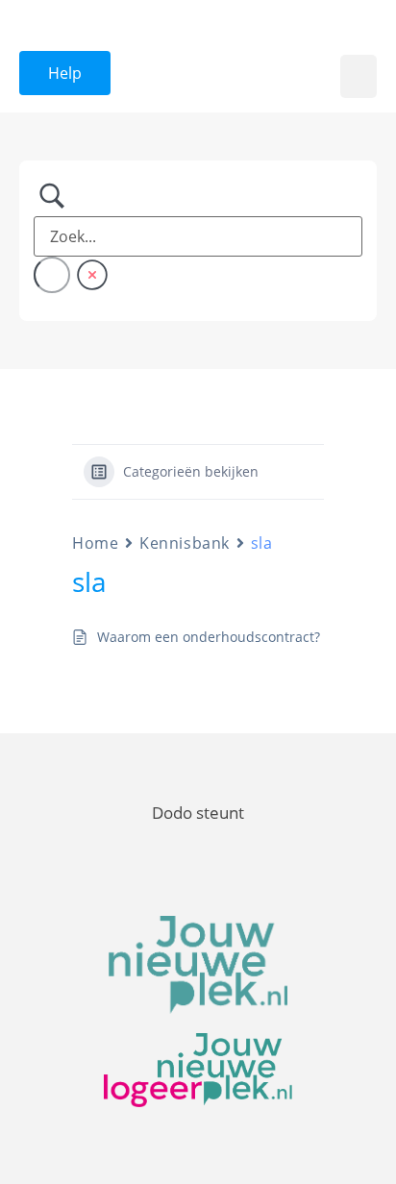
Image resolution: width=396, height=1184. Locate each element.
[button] (358, 76)
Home (95, 543)
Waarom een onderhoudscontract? (208, 637)
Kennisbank (184, 543)
